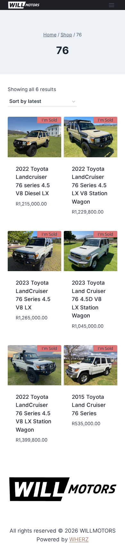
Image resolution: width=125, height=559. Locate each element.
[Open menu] (111, 5)
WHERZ (79, 539)
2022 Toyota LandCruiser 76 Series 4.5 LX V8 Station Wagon (89, 185)
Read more (35, 219)
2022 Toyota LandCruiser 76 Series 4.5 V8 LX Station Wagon (33, 413)
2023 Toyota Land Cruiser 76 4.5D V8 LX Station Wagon (89, 299)
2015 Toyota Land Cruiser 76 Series (89, 405)
